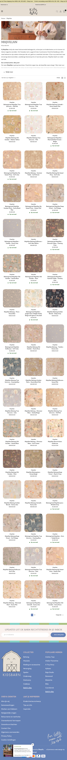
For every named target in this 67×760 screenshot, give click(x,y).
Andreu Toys (49, 657)
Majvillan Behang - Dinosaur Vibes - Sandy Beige (33, 412)
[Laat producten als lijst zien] (65, 78)
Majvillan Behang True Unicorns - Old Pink (55, 412)
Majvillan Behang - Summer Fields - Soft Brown (33, 174)
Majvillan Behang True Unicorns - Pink (33, 138)
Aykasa (48, 668)
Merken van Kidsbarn (9, 709)
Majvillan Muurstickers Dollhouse (55, 442)
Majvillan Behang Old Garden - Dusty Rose (33, 348)
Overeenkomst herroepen (11, 721)
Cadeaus (26, 684)
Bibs (47, 684)
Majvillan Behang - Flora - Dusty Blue (12, 312)
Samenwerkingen (7, 705)
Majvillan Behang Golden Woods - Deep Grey (55, 312)
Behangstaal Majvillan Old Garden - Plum (33, 277)
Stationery (27, 680)
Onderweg (27, 676)
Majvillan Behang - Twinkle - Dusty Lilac (55, 348)
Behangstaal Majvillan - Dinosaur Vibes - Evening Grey (55, 243)
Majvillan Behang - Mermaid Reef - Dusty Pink (12, 603)
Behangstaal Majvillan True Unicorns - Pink (33, 105)
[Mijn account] (60, 11)
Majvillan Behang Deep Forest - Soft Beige (12, 537)
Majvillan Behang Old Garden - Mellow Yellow (12, 138)
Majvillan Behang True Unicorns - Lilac (12, 412)
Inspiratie (26, 709)
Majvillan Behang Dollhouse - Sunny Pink (55, 381)
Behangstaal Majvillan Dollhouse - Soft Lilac (12, 348)
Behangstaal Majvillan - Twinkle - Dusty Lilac (12, 242)
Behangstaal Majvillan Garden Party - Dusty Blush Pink (12, 208)
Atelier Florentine (51, 661)
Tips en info (27, 705)
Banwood (49, 676)
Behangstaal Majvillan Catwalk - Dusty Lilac (33, 603)
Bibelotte (48, 680)
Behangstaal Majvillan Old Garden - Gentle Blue (12, 277)
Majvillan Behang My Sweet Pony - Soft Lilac (55, 174)
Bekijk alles (27, 688)
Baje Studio (49, 672)
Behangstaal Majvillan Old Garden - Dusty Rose (55, 603)
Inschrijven (59, 635)
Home (3, 18)
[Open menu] (2, 11)
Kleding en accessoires (31, 665)
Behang (26, 657)
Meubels (26, 661)
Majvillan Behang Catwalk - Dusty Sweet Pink (54, 105)
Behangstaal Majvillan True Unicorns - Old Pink (12, 105)
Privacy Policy (6, 736)
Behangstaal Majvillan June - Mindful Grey (55, 503)
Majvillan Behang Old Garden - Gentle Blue (12, 442)
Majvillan (9, 18)
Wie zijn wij (5, 701)
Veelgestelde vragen (8, 713)
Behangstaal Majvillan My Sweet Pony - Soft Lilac (12, 174)
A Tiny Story (49, 665)
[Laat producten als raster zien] (62, 78)
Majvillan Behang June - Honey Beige (33, 473)
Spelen (25, 672)
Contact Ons (6, 728)
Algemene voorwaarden (10, 732)
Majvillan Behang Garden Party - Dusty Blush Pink (33, 381)
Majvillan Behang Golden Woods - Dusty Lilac (12, 503)
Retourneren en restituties (10, 717)
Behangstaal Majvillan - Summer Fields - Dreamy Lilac (55, 278)
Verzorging (27, 668)
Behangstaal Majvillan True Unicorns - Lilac (33, 570)
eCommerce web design (54, 749)
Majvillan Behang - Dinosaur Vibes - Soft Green (33, 442)
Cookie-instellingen (8, 740)
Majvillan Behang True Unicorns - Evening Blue (12, 381)
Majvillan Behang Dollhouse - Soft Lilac (12, 570)
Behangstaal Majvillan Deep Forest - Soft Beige (55, 207)
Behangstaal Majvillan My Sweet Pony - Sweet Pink (33, 207)
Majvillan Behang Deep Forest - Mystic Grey (55, 473)
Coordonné (49, 688)
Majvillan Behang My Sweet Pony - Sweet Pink (55, 570)
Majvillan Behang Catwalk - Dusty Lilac (33, 503)
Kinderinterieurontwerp (32, 701)
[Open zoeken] (57, 11)
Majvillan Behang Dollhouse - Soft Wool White (33, 242)
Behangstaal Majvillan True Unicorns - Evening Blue (33, 537)
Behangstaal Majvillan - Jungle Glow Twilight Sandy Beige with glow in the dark (33, 313)
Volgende (58, 615)
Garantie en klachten (9, 724)
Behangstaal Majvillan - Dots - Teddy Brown (55, 537)
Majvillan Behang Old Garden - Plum (12, 473)
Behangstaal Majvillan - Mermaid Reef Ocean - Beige (55, 139)
